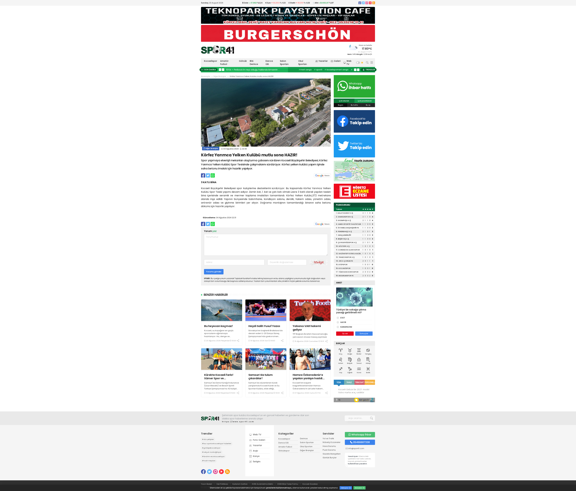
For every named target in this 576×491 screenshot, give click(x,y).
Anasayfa (205, 76)
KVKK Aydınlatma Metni (262, 484)
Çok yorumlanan (365, 101)
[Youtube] (370, 2)
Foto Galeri (258, 439)
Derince (304, 438)
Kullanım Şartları (240, 484)
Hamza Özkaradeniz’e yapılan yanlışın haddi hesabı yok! (308, 376)
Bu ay (368, 105)
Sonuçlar (364, 333)
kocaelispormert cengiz (336, 69)
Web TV (348, 62)
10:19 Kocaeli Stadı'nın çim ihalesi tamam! (248, 69)
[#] (210, 418)
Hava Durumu (329, 446)
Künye (256, 456)
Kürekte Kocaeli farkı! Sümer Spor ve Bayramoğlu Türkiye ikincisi (218, 376)
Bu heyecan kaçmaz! (218, 326)
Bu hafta (354, 105)
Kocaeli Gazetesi (310, 484)
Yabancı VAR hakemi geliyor (307, 327)
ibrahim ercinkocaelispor (213, 456)
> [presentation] (223, 69)
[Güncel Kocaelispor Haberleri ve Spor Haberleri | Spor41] (217, 49)
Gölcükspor (284, 450)
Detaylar (345, 488)
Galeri (337, 60)
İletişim (256, 461)
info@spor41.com (356, 448)
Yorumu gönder (213, 271)
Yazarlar (323, 60)
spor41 (318, 69)
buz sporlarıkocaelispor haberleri (216, 443)
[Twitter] (363, 2)
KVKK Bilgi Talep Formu (288, 484)
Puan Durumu (329, 449)
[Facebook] (359, 2)
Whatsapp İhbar (361, 434)
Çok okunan (344, 101)
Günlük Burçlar (330, 457)
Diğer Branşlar (219, 76)
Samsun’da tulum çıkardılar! (260, 376)
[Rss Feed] (373, 2)
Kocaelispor (210, 60)
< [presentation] (355, 69)
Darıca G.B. (283, 442)
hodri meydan (208, 460)
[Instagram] (366, 2)
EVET (342, 317)
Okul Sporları (302, 62)
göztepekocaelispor (211, 448)
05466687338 (361, 442)
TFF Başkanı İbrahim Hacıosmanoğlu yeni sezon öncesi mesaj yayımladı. (310, 335)
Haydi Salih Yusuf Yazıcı (264, 326)
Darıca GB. (269, 62)
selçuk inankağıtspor (211, 452)
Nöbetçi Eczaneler (331, 442)
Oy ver (345, 333)
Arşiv (255, 450)
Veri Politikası (222, 484)
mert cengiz (305, 69)
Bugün (340, 105)
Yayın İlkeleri (206, 484)
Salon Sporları (284, 62)
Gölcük (243, 60)
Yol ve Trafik (328, 438)
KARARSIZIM (346, 326)
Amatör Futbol (224, 62)
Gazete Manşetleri (331, 453)
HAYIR (343, 322)
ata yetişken (208, 439)
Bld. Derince (254, 62)
